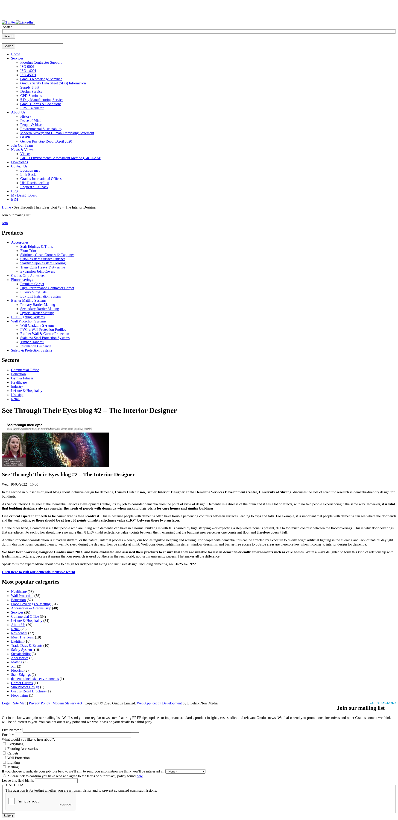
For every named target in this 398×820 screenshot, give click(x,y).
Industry (17, 386)
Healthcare (19, 382)
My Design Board (24, 195)
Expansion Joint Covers (37, 271)
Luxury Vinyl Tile (33, 292)
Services (17, 58)
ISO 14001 (28, 71)
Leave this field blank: (18, 780)
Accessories (19, 242)
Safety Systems (22, 650)
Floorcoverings (22, 280)
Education (18, 374)
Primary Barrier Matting (37, 305)
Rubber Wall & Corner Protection (44, 334)
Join (5, 223)
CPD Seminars (31, 96)
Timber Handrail (32, 342)
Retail (15, 399)
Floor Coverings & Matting (31, 604)
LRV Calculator (32, 108)
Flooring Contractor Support (40, 62)
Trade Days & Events (26, 645)
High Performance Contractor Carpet (47, 288)
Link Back (28, 174)
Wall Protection (22, 596)
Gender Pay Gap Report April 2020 (46, 141)
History (25, 116)
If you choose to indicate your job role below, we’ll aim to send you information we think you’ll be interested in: (83, 771)
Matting (16, 662)
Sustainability (21, 654)
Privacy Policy (39, 703)
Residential (19, 633)
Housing (17, 395)
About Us (18, 112)
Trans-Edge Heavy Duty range (42, 267)
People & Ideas (31, 125)
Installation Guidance (35, 346)
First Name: (12, 730)
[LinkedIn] (24, 22)
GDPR (25, 137)
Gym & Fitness (22, 378)
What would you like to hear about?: (28, 739)
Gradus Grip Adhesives (28, 275)
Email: (8, 735)
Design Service (31, 91)
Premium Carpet (32, 284)
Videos (25, 154)
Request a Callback (34, 187)
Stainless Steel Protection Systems (45, 338)
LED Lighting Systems (28, 317)
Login (6, 703)
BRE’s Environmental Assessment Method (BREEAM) (60, 158)
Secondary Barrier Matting (39, 309)
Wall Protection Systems (28, 321)
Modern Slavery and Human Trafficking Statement (57, 133)
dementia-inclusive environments (35, 679)
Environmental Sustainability (41, 129)
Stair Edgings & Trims (36, 246)
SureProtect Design (25, 687)
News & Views (22, 150)
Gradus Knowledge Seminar (41, 79)
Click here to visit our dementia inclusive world (38, 572)
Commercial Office (25, 370)
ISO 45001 (28, 75)
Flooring (17, 670)
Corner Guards (22, 683)
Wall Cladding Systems (37, 325)
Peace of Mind (30, 120)
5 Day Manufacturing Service (41, 100)
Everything (14, 744)
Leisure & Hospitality (26, 391)
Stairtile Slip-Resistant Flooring (43, 263)
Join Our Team (22, 145)
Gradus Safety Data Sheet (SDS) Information (53, 83)
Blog (14, 191)
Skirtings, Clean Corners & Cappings (47, 255)
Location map (30, 170)
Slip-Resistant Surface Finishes (42, 259)
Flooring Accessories (22, 749)
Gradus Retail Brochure (28, 691)
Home (15, 54)
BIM (14, 199)
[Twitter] (9, 22)
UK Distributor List (34, 183)
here (140, 776)
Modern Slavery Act (67, 703)
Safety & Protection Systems (32, 350)
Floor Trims (28, 251)
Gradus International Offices (40, 179)
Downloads (19, 162)
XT (13, 666)
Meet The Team (22, 637)
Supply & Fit (29, 87)
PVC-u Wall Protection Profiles (43, 329)
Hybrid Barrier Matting (37, 313)
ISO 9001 (27, 67)
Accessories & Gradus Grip (31, 608)
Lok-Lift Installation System (40, 296)
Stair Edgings (21, 675)
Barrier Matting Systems (28, 300)
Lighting (17, 641)
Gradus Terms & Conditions (40, 104)
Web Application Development (159, 703)
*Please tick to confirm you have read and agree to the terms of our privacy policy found (75, 776)
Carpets (12, 753)
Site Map (19, 703)
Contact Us (19, 166)
